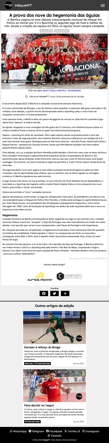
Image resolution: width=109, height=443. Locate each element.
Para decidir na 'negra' (39, 405)
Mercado (29, 363)
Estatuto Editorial (69, 440)
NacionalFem (62, 31)
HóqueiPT (46, 440)
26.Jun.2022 (46, 31)
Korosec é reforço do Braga (42, 347)
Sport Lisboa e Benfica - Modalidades (62, 90)
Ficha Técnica (56, 440)
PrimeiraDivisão (42, 363)
